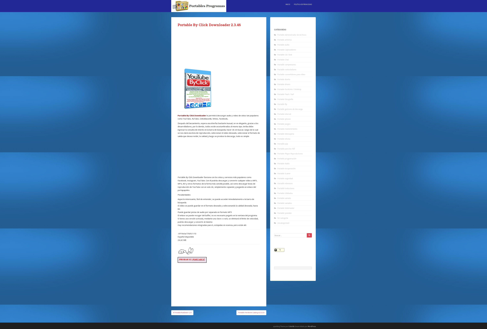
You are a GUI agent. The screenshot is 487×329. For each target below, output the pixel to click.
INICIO (288, 4)
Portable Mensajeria (285, 134)
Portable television (285, 183)
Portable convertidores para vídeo (291, 74)
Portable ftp (282, 104)
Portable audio (283, 45)
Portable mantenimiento (287, 129)
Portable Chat (283, 59)
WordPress (312, 326)
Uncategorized (283, 223)
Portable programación (286, 158)
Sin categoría (282, 218)
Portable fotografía (285, 99)
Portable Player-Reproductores (290, 153)
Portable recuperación (286, 168)
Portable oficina (283, 139)
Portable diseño (283, 79)
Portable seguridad (285, 178)
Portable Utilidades (285, 193)
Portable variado (284, 198)
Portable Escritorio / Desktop (289, 89)
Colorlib (291, 326)
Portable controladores (286, 69)
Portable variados (284, 203)
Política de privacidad (303, 4)
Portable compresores (286, 64)
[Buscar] (309, 235)
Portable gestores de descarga (290, 109)
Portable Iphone (284, 119)
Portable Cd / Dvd (284, 54)
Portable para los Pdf (286, 148)
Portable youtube (284, 213)
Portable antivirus (284, 40)
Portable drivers (283, 84)
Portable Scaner (283, 173)
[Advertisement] (219, 50)
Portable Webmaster (285, 208)
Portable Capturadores (286, 49)
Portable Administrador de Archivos (291, 35)
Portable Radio (283, 163)
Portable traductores (285, 188)
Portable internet (284, 114)
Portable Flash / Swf (285, 94)
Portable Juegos (283, 124)
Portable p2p (282, 144)
